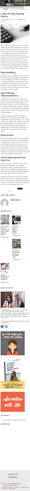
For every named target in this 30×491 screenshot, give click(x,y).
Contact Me (6, 21)
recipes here (25, 123)
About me (5, 29)
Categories (6, 4)
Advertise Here (24, 487)
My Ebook (5, 12)
